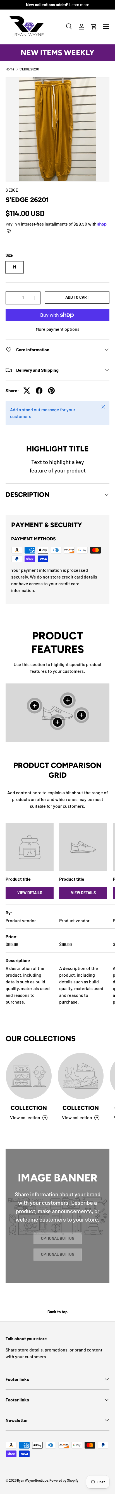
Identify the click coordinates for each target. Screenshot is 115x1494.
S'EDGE (12, 190)
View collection (25, 1117)
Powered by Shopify (63, 1480)
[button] (94, 26)
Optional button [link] (57, 1238)
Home (10, 69)
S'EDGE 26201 (29, 69)
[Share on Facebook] (39, 390)
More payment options (58, 329)
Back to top (57, 1311)
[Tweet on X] (27, 390)
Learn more (79, 4)
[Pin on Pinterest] (51, 390)
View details (29, 892)
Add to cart (77, 297)
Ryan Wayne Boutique (32, 1480)
